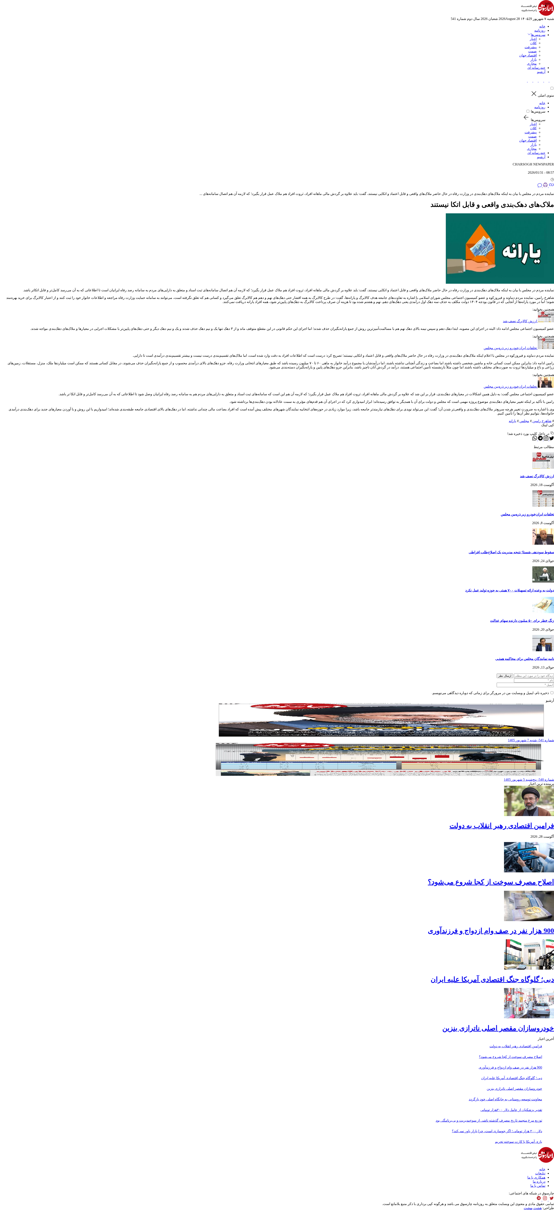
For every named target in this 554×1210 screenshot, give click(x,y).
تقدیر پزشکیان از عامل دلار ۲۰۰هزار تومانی (511, 1110)
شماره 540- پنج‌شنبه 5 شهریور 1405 (529, 779)
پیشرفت (531, 47)
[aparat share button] (535, 81)
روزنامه (539, 30)
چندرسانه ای (536, 68)
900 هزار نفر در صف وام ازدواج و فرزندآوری (491, 931)
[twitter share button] (551, 81)
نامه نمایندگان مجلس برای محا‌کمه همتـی (524, 659)
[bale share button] (524, 81)
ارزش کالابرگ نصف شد (520, 321)
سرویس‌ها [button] (538, 35)
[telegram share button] (546, 81)
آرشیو (541, 72)
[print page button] (545, 186)
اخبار (533, 39)
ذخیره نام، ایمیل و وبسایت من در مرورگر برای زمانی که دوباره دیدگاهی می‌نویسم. (490, 693)
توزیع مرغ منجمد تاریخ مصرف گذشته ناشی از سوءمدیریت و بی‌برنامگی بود (489, 1120)
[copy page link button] (551, 186)
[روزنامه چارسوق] (537, 14)
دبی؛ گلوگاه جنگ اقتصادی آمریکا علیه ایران (492, 979)
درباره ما (539, 1181)
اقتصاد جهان (528, 55)
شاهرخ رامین (541, 421)
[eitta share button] (529, 81)
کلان (533, 43)
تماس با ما (537, 1185)
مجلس (524, 421)
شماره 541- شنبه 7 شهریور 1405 (531, 740)
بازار (533, 59)
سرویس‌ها (538, 111)
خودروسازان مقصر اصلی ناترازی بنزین (498, 1028)
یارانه (512, 421)
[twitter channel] (551, 1200)
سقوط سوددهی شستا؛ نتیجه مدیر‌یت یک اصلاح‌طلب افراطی (511, 552)
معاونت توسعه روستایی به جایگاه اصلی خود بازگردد (505, 1099)
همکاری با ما (536, 1177)
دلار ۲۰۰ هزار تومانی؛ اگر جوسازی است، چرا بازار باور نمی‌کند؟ (497, 1131)
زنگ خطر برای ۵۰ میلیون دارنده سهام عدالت (522, 620)
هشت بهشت (533, 1208)
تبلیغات (540, 1173)
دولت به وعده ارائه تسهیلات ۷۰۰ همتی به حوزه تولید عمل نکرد (509, 590)
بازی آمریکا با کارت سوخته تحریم (518, 1142)
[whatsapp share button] (534, 439)
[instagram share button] (540, 81)
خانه (542, 26)
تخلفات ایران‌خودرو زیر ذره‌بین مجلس (510, 348)
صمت (532, 51)
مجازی (532, 63)
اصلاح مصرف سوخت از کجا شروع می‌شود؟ (491, 882)
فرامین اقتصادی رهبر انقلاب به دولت (501, 825)
